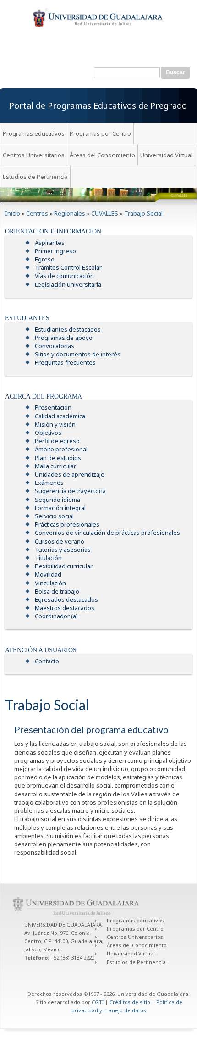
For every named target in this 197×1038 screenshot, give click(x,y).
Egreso (45, 259)
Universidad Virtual (166, 155)
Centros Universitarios (34, 155)
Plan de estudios (58, 458)
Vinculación (50, 583)
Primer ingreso (55, 251)
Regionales (69, 213)
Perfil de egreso (57, 441)
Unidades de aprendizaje (69, 474)
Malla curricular (55, 466)
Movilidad (48, 574)
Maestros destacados (64, 608)
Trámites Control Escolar (68, 267)
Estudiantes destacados (68, 329)
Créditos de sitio (129, 1002)
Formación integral (60, 508)
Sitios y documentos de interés (77, 354)
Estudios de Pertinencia (35, 176)
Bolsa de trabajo (57, 591)
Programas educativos (34, 133)
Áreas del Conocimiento (102, 155)
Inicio (12, 213)
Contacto (47, 661)
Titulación (48, 558)
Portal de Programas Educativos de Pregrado (98, 105)
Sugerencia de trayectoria (70, 491)
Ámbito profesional (61, 449)
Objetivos (48, 432)
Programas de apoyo (64, 337)
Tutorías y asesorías (63, 549)
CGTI (98, 1002)
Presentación (53, 407)
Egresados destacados (66, 599)
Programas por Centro (100, 133)
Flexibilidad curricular (64, 566)
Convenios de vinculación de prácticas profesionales (107, 532)
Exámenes (49, 482)
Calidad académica (60, 416)
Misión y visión (55, 424)
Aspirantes (50, 243)
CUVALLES (104, 213)
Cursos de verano (59, 541)
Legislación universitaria (68, 284)
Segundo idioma (57, 499)
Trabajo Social (143, 213)
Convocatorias (54, 346)
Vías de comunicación (64, 276)
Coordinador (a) (56, 616)
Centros (37, 213)
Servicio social (54, 516)
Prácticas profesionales (67, 524)
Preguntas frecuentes (65, 362)
